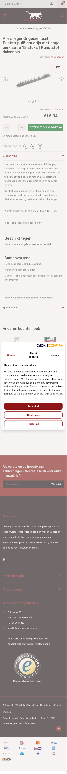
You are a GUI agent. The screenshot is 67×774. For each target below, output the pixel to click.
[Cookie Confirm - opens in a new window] (50, 345)
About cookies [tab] (33, 355)
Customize (33, 415)
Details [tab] (55, 355)
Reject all (33, 423)
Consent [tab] (12, 355)
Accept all (33, 406)
